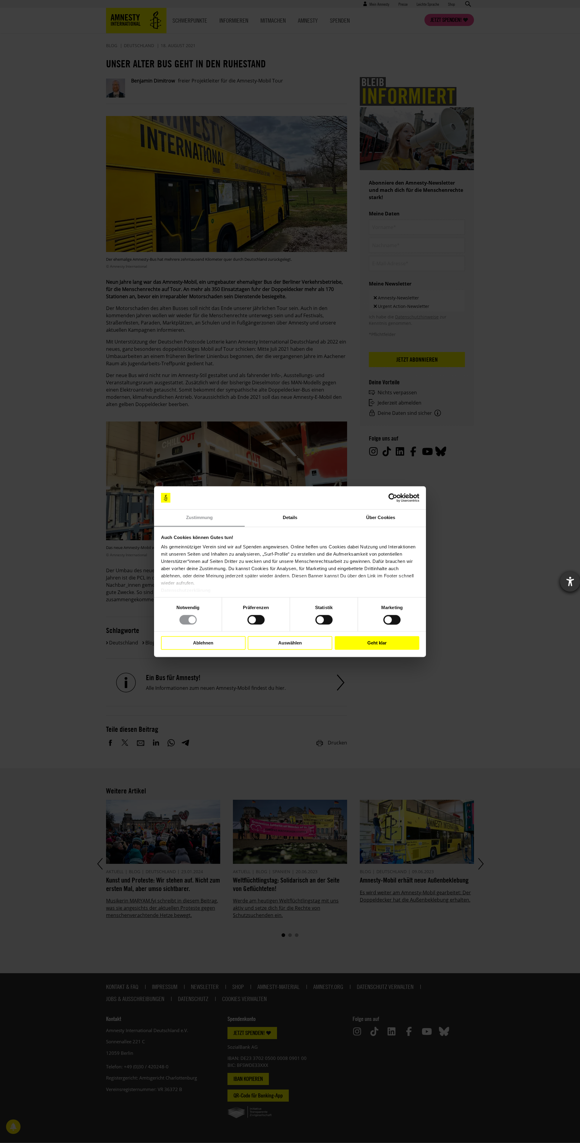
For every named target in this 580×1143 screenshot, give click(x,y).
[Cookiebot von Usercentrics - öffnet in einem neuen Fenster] (392, 497)
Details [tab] (290, 517)
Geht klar (377, 642)
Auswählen (290, 642)
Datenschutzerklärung (186, 590)
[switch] (256, 620)
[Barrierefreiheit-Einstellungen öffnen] (570, 582)
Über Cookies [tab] (380, 517)
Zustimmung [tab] (199, 517)
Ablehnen (203, 642)
